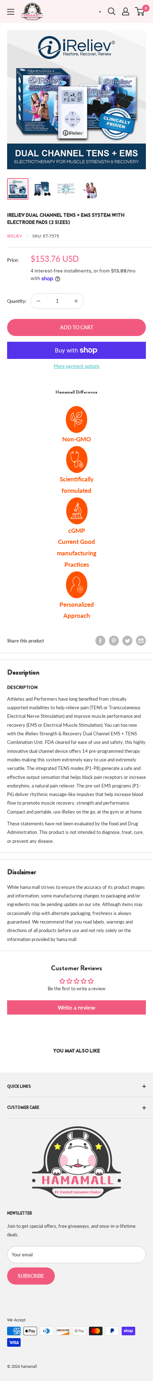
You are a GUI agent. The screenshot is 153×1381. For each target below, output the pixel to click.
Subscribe (31, 1276)
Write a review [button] (76, 1007)
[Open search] (112, 11)
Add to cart (76, 327)
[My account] (125, 11)
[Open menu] (10, 12)
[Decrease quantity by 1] (38, 301)
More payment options (77, 366)
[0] (140, 11)
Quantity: (16, 301)
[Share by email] (141, 641)
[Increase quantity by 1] (76, 301)
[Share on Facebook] (100, 641)
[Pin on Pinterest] (114, 641)
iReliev (14, 236)
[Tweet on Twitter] (127, 641)
